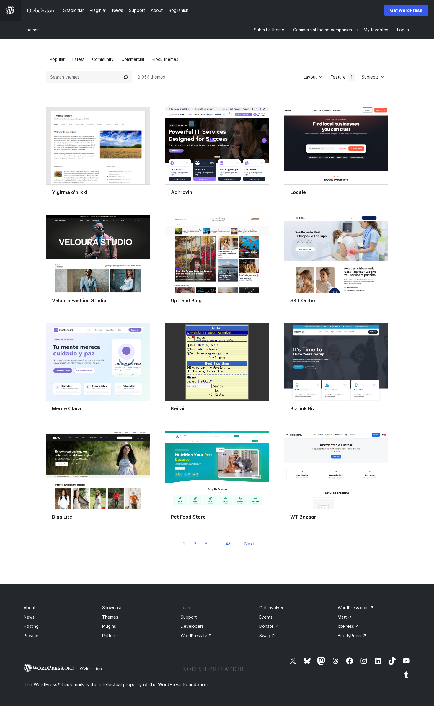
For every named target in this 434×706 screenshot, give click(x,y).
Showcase (112, 607)
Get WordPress (406, 10)
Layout (310, 76)
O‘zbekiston (91, 668)
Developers (192, 626)
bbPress (348, 626)
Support (189, 617)
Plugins (109, 626)
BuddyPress (352, 635)
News (29, 617)
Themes (32, 29)
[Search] (126, 77)
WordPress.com (355, 607)
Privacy (31, 635)
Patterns (110, 635)
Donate (269, 626)
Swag (267, 635)
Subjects (370, 76)
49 (229, 544)
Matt (345, 617)
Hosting (31, 626)
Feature (342, 76)
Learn (186, 607)
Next (249, 544)
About (29, 607)
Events (266, 617)
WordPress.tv (196, 635)
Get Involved (272, 607)
